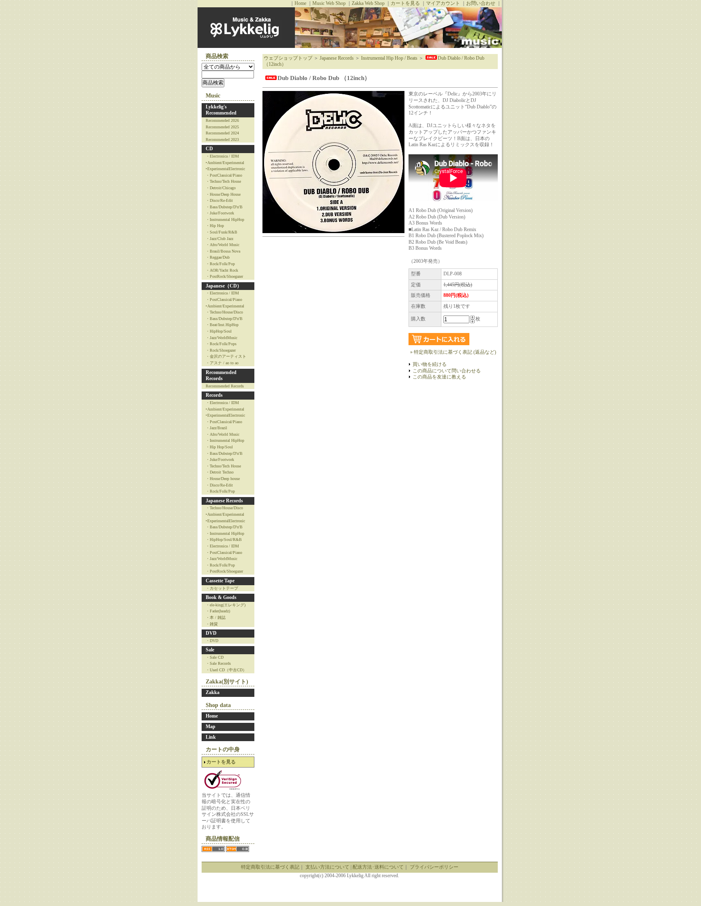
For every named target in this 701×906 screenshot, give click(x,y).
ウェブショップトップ (288, 58)
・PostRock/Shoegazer (224, 276)
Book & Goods (221, 597)
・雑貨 (212, 624)
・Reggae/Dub (218, 257)
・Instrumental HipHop (225, 219)
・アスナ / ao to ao (222, 363)
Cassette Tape (220, 581)
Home (300, 3)
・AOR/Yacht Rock (222, 270)
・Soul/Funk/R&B (221, 232)
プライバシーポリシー (434, 867)
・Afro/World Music (222, 244)
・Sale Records (218, 663)
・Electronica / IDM (222, 156)
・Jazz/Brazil (216, 428)
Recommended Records (221, 376)
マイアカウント (443, 3)
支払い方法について (327, 867)
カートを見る (405, 3)
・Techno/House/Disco (224, 312)
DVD (211, 633)
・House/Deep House (223, 194)
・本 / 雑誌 (216, 617)
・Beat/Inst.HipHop (222, 324)
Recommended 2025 (222, 127)
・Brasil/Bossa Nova (223, 251)
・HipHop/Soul (219, 331)
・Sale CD (215, 657)
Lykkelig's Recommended (221, 110)
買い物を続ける (430, 364)
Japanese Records (224, 501)
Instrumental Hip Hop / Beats (389, 58)
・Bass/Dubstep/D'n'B (224, 207)
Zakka (212, 692)
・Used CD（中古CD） (226, 670)
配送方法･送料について (378, 867)
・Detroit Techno (220, 472)
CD (209, 148)
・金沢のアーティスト (226, 356)
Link (211, 737)
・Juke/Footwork (220, 213)
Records (214, 395)
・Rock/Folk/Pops (221, 344)
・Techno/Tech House (223, 181)
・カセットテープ (222, 588)
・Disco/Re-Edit (219, 200)
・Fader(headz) (218, 611)
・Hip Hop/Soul (219, 447)
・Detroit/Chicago (221, 188)
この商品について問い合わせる (447, 371)
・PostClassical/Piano (224, 175)
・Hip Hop (215, 225)
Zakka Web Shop (368, 3)
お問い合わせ (480, 3)
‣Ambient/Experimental (225, 162)
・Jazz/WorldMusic (221, 337)
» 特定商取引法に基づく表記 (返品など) (453, 352)
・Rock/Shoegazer (221, 350)
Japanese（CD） (224, 286)
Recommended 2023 (222, 139)
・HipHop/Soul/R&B (224, 539)
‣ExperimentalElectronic (225, 168)
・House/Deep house (223, 478)
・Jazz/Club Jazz (219, 238)
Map (210, 726)
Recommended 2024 (222, 133)
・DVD (212, 640)
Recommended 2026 (222, 120)
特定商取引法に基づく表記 (270, 867)
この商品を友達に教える (439, 377)
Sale (210, 650)
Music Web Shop (329, 3)
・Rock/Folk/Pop (220, 264)
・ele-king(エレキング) (225, 605)
